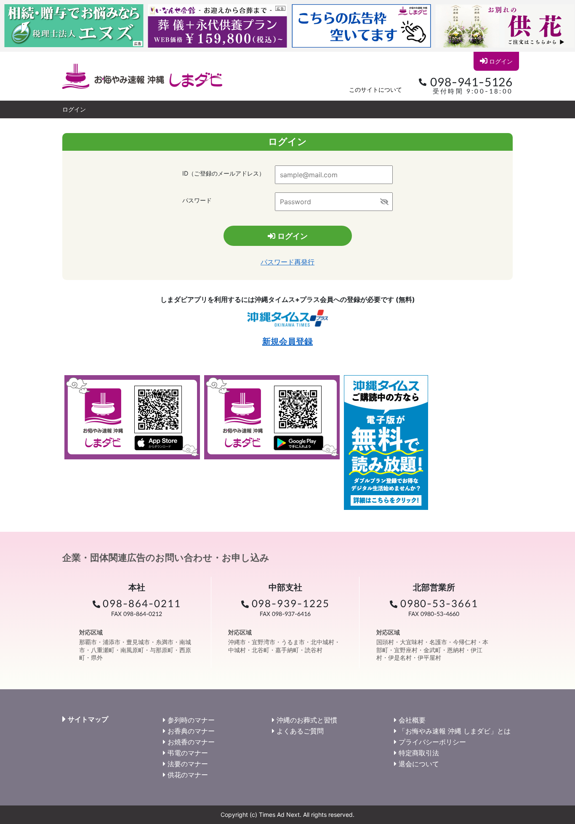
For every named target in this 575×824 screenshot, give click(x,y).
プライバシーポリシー (432, 742)
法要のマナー (188, 764)
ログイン (501, 61)
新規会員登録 (287, 341)
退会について (419, 764)
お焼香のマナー (191, 742)
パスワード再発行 (287, 262)
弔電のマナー (188, 753)
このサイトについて (375, 89)
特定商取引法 (419, 753)
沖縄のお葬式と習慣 (307, 720)
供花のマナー (188, 775)
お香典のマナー (191, 731)
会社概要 (412, 720)
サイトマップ (88, 719)
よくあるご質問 (300, 731)
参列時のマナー (191, 720)
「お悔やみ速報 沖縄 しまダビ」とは (455, 731)
